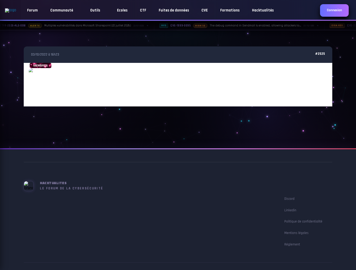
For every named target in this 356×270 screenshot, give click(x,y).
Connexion (334, 10)
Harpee (40, 96)
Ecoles (122, 10)
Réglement (292, 244)
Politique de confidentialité (303, 221)
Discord (289, 199)
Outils (95, 10)
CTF (143, 10)
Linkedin (290, 210)
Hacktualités (263, 10)
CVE (204, 10)
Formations (230, 10)
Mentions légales (296, 233)
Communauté (62, 10)
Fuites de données (174, 10)
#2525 (320, 54)
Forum (32, 10)
